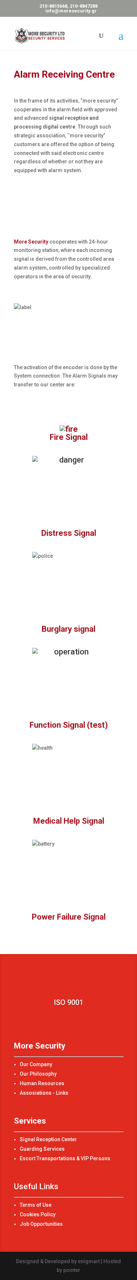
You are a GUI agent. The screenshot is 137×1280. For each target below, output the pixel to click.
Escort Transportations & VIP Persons (65, 1158)
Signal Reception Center (48, 1139)
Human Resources (42, 1083)
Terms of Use (36, 1205)
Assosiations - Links (44, 1093)
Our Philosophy (38, 1074)
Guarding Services (42, 1149)
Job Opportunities (41, 1224)
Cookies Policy (38, 1214)
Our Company (36, 1064)
